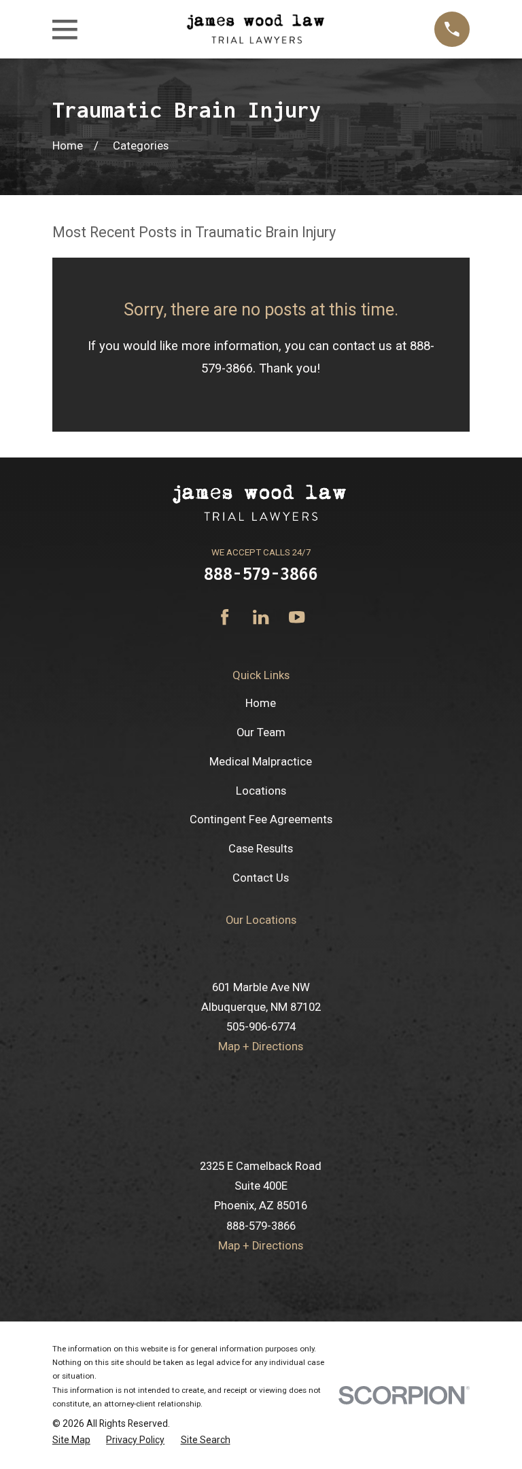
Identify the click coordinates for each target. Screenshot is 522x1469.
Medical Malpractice (260, 761)
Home (260, 703)
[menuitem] (71, 1440)
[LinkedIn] (260, 617)
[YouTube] (296, 617)
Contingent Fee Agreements (261, 819)
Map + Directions (260, 1046)
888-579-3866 (261, 573)
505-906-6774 (261, 1026)
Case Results (260, 848)
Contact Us (260, 877)
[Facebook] (224, 617)
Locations (261, 790)
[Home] (256, 29)
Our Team (261, 732)
